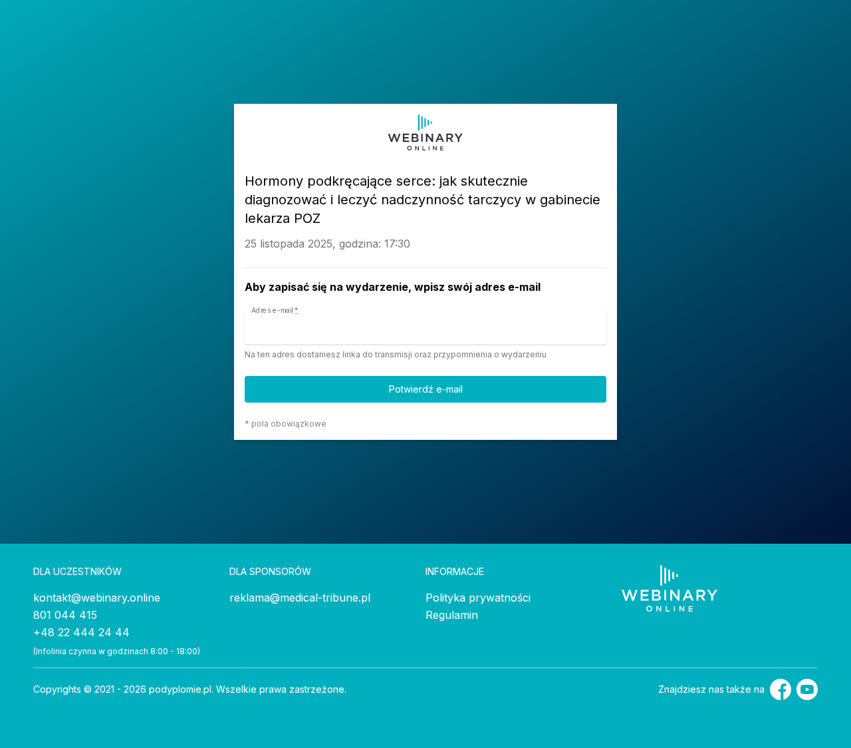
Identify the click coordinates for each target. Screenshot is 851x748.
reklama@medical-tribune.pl (299, 597)
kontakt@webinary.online (96, 597)
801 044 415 (65, 615)
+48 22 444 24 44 (81, 632)
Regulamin (452, 615)
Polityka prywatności (478, 597)
